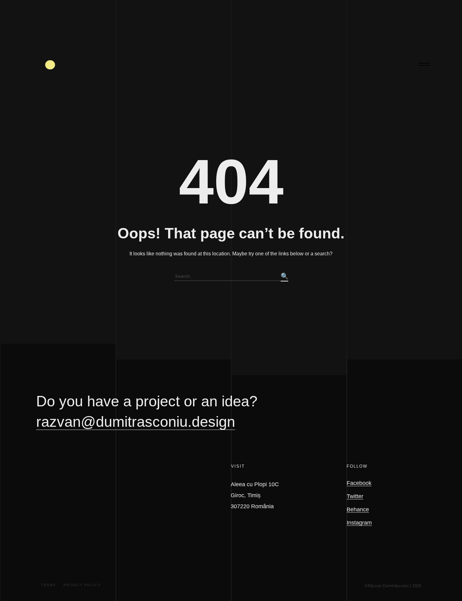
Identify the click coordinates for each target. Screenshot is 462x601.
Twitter (355, 496)
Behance (358, 509)
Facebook (359, 483)
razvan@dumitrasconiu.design (135, 421)
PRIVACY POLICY (82, 585)
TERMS (48, 585)
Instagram (359, 523)
